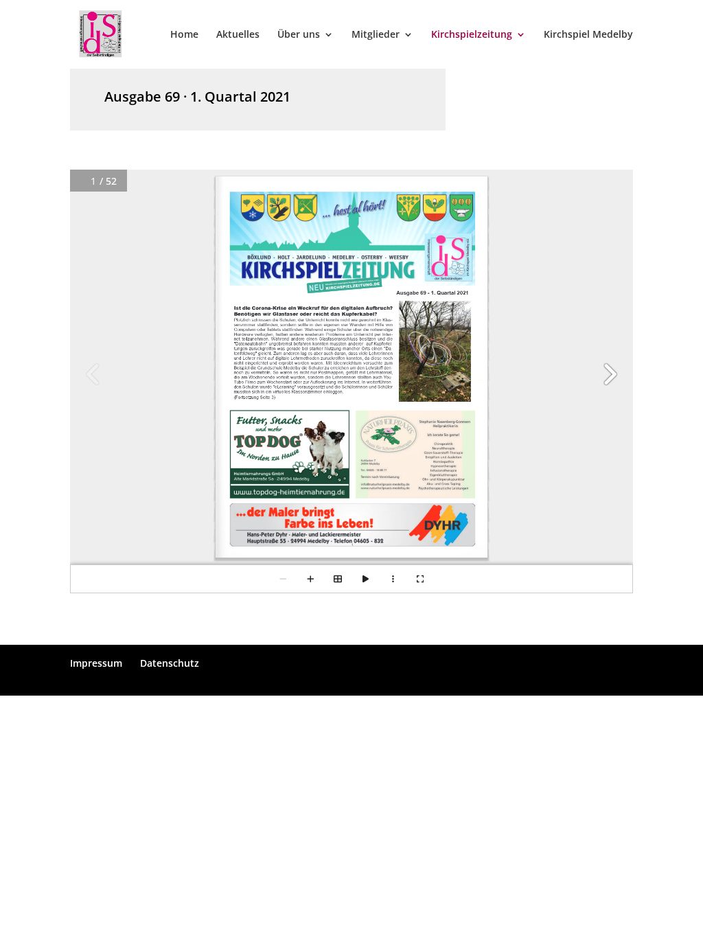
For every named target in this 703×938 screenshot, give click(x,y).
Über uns (298, 35)
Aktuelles (238, 35)
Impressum (96, 663)
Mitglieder (376, 35)
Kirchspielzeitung (471, 35)
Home (184, 35)
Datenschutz (169, 663)
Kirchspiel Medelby (588, 35)
